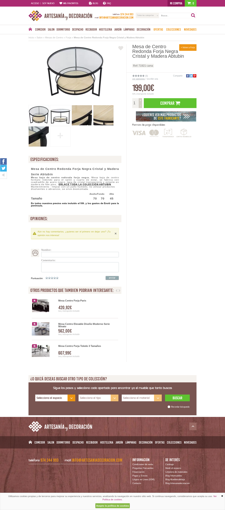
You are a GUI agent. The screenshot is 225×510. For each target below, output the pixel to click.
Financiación (138, 472)
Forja (68, 37)
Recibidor (91, 29)
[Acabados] (166, 116)
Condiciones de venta (142, 464)
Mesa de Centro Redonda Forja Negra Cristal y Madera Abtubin (109, 37)
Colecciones (173, 29)
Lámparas (129, 29)
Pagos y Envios (140, 476)
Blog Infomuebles (173, 476)
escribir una (152, 79)
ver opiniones (138, 79)
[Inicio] (30, 30)
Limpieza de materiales (176, 472)
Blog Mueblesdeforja (175, 479)
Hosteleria (105, 29)
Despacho (77, 29)
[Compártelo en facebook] (187, 75)
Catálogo (169, 464)
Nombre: (46, 249)
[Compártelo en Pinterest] (194, 75)
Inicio (31, 37)
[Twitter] (3, 168)
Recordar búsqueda (180, 407)
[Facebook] (3, 161)
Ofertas (158, 29)
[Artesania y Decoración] (60, 15)
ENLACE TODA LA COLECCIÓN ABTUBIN (85, 184)
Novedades (190, 29)
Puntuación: (37, 278)
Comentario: (48, 260)
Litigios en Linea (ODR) (143, 479)
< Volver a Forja (188, 47)
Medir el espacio (173, 468)
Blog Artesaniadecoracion (177, 483)
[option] (75, 329)
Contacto (136, 483)
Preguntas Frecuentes (143, 468)
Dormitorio (63, 29)
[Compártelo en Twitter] (191, 75)
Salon (51, 29)
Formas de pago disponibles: (148, 125)
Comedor (40, 29)
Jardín (118, 29)
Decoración (143, 29)
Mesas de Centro (54, 37)
